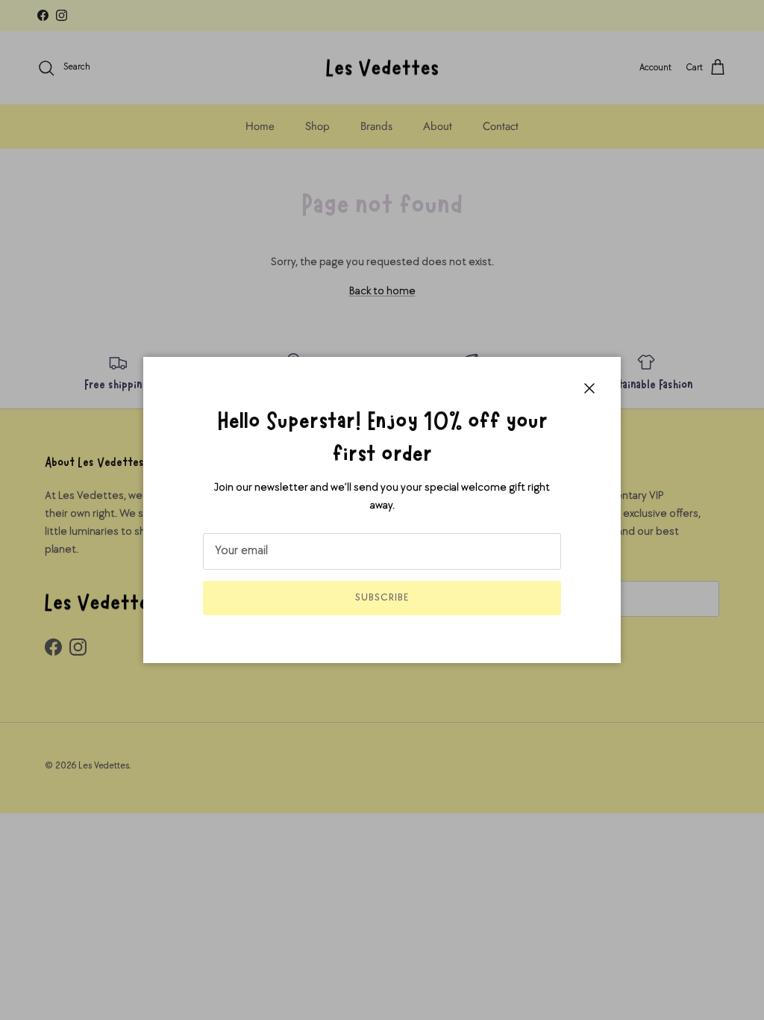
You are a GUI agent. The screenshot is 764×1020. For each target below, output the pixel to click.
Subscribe (381, 597)
